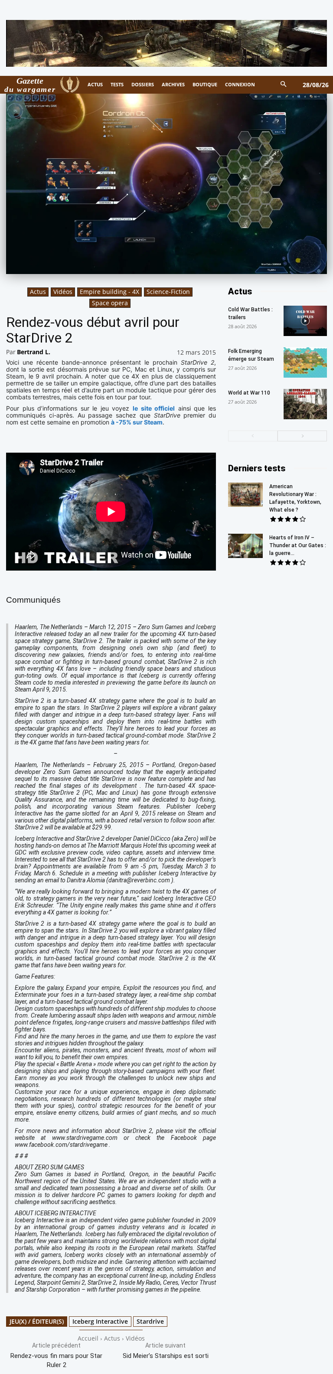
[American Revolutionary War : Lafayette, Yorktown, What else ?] (245, 495)
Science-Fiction (168, 291)
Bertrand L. (33, 352)
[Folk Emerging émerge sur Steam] (305, 362)
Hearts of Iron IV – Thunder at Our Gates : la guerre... (297, 545)
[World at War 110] (305, 404)
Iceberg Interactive (100, 1321)
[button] (284, 85)
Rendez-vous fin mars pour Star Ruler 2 (56, 1360)
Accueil (88, 1338)
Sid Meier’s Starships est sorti (166, 1356)
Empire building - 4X (109, 291)
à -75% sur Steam (137, 422)
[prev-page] (253, 436)
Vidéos (62, 291)
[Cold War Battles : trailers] (305, 321)
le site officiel (154, 408)
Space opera (110, 303)
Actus (38, 291)
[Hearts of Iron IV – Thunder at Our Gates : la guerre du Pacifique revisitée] (245, 546)
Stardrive (150, 1321)
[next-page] (302, 436)
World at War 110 (249, 393)
